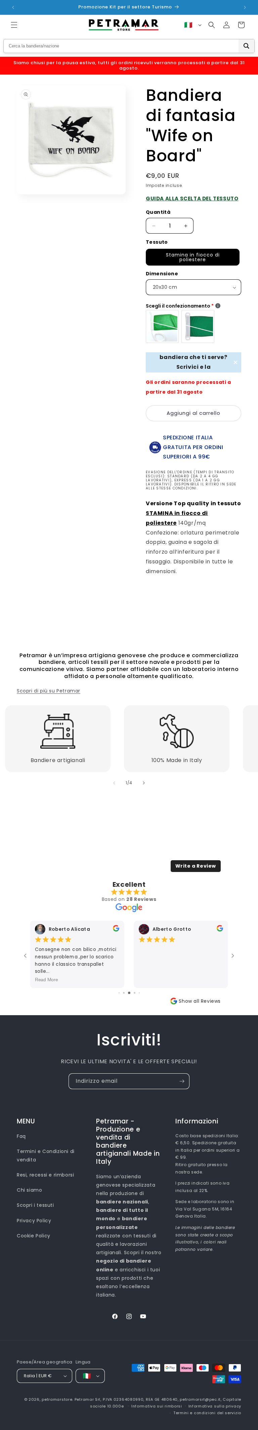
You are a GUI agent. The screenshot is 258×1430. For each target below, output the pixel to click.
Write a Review (195, 866)
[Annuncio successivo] (245, 7)
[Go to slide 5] (129, 993)
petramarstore (57, 1399)
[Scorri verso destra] (143, 783)
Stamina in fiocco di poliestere (193, 257)
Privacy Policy (34, 1220)
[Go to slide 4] (124, 993)
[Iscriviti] (181, 1081)
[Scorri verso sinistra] (114, 783)
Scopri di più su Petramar (48, 690)
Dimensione (162, 273)
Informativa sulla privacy (215, 1406)
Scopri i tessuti (35, 1205)
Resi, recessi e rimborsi (45, 1174)
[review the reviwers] (119, 929)
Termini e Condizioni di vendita (46, 1155)
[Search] (246, 46)
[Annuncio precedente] (13, 7)
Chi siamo (29, 1190)
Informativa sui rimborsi (156, 1406)
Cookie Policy (33, 1235)
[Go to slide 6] (134, 993)
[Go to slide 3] (119, 992)
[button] (14, 24)
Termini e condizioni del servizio (207, 1413)
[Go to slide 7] (139, 992)
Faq (21, 1136)
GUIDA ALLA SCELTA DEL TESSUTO (192, 198)
